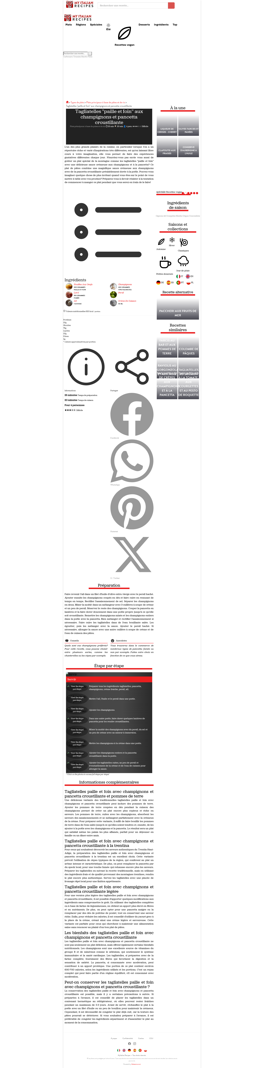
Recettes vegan (124, 44)
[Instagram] (134, 1044)
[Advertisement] (132, 79)
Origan (186, 216)
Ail (164, 216)
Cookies (141, 1038)
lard (76, 292)
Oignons (159, 216)
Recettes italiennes (80, 4)
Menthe (179, 216)
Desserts (144, 24)
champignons (125, 284)
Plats (68, 24)
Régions (81, 24)
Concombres (194, 216)
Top (175, 24)
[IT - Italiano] (118, 1050)
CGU (151, 1038)
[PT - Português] (140, 1050)
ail (75, 300)
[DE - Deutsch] (129, 1050)
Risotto (84, 56)
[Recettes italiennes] (67, 102)
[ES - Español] (134, 1050)
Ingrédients (161, 24)
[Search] (90, 53)
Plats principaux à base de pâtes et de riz (87, 126)
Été (108, 29)
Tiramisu (77, 56)
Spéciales (96, 24)
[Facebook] (129, 1044)
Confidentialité (128, 1038)
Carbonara (68, 56)
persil (121, 292)
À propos (114, 1038)
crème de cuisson (127, 300)
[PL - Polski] (145, 1050)
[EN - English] (124, 1050)
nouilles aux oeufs (83, 284)
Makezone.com (136, 1064)
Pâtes (90, 56)
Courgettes (170, 216)
